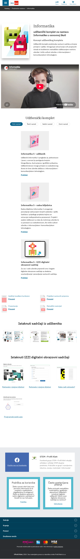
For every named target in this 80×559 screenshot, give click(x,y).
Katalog (7, 8)
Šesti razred (31, 124)
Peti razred (16, 124)
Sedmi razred (47, 124)
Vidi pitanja (58, 504)
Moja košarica (73, 4)
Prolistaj (24, 175)
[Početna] (14, 3)
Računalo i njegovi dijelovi (13, 387)
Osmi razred (63, 124)
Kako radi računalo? (66, 387)
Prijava (57, 4)
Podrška (23, 502)
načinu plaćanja (58, 546)
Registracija (64, 4)
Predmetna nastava (18, 8)
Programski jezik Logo (13, 417)
